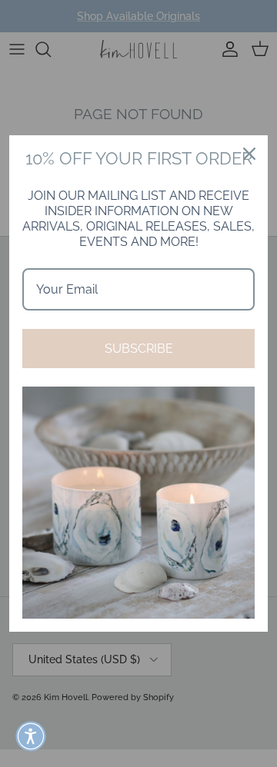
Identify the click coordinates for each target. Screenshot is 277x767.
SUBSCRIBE (139, 348)
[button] (30, 736)
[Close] (249, 153)
